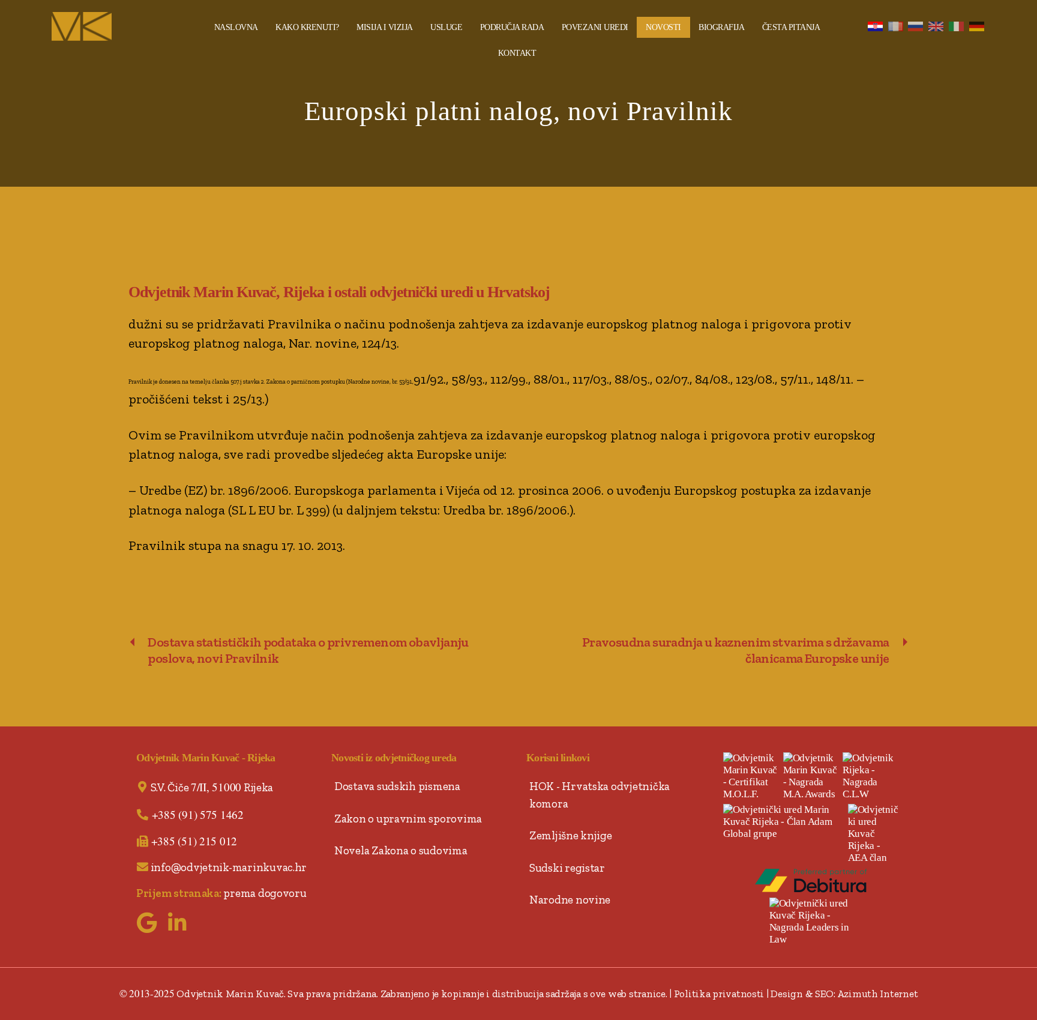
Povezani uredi (595, 27)
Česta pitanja (791, 27)
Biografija (721, 27)
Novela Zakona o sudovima (400, 850)
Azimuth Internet (877, 994)
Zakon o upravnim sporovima (408, 818)
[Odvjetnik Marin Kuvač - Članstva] (873, 834)
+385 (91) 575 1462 (198, 814)
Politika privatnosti (719, 994)
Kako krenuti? (307, 27)
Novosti (663, 27)
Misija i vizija (384, 27)
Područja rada (512, 27)
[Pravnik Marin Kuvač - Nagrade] (871, 776)
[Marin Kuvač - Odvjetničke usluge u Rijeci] (121, 26)
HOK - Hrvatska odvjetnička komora (599, 794)
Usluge (446, 27)
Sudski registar (567, 868)
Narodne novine (569, 900)
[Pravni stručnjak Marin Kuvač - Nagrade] (811, 776)
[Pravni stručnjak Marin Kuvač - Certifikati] (751, 776)
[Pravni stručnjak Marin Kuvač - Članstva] (783, 822)
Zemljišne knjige (570, 835)
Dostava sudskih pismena (397, 786)
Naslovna (236, 27)
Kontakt (517, 53)
